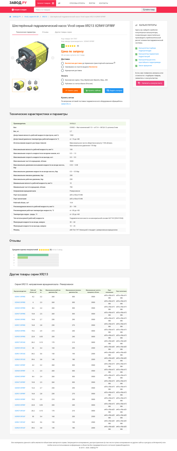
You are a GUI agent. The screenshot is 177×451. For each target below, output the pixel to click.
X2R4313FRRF (20, 371)
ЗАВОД (18, 3)
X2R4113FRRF (20, 365)
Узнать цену (72, 90)
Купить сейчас (94, 90)
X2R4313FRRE (20, 302)
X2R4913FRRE (20, 319)
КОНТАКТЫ (103, 3)
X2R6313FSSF (20, 428)
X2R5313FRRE (20, 331)
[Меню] (59, 3)
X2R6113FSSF (20, 422)
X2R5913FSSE (20, 348)
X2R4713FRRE (20, 314)
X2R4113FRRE (20, 297)
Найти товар (150, 10)
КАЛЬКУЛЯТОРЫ (148, 25)
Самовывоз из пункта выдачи (81, 67)
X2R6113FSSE (20, 354)
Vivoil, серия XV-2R (31, 17)
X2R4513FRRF (20, 376)
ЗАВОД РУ (16, 17)
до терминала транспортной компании (89, 63)
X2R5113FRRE (20, 325)
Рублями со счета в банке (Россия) (79, 84)
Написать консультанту (151, 83)
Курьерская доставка (73, 70)
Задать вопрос (116, 90)
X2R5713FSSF (20, 411)
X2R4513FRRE (20, 308)
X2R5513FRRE (20, 337)
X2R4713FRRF (20, 382)
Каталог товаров (44, 3)
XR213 (44, 17)
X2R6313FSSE (20, 359)
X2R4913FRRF (20, 388)
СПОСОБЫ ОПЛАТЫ (77, 3)
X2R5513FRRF (20, 405)
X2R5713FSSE (20, 342)
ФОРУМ (92, 3)
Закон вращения (145, 66)
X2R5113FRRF (20, 394)
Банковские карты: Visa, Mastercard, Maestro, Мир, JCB (86, 80)
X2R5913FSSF (20, 416)
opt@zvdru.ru (66, 104)
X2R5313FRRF (20, 399)
